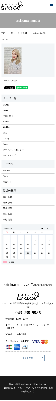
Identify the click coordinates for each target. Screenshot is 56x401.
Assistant (6, 170)
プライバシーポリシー (13, 150)
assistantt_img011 (11, 80)
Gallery (6, 138)
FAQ (5, 133)
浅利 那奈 (7, 203)
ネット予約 (27, 358)
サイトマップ (9, 155)
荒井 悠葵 (7, 208)
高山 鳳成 (7, 214)
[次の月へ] (49, 228)
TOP (3, 33)
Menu (5, 110)
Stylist (5, 176)
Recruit (6, 144)
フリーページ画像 (19, 33)
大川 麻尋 (7, 197)
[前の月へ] (35, 228)
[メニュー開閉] (51, 5)
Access (6, 122)
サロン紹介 (8, 116)
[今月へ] (42, 228)
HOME (6, 105)
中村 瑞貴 (7, 219)
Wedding (6, 127)
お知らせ (7, 182)
